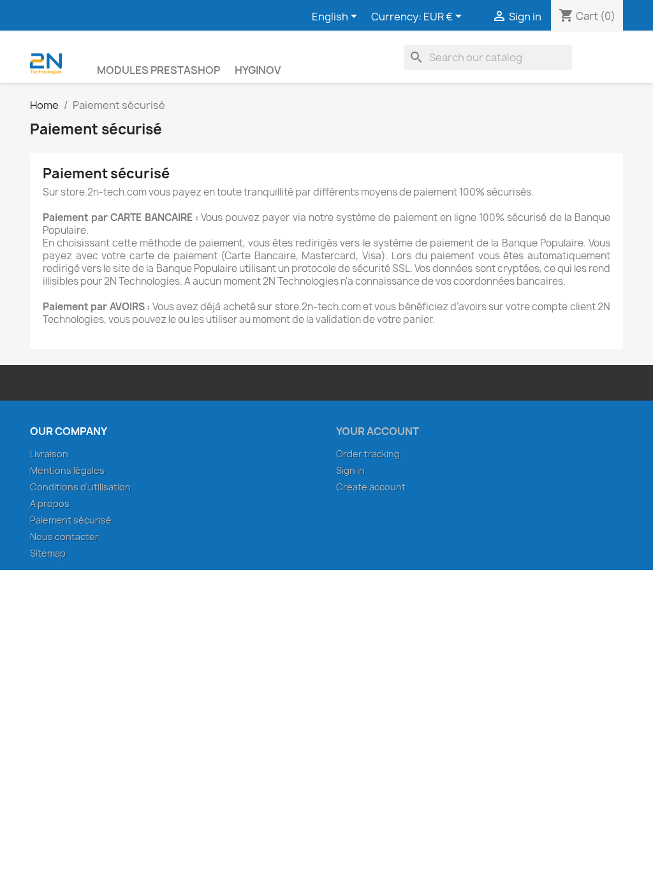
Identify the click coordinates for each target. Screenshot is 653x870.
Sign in (350, 470)
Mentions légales (67, 470)
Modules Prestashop (158, 70)
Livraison (49, 454)
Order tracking (368, 454)
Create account (371, 487)
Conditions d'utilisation (80, 487)
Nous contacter (64, 537)
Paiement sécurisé (71, 520)
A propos (50, 503)
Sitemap (48, 553)
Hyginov (258, 70)
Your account (377, 431)
